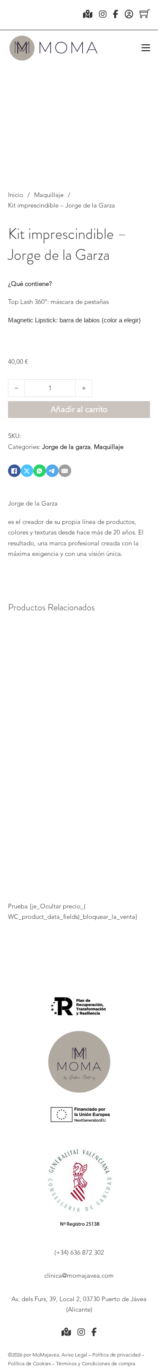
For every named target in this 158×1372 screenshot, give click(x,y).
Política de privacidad (115, 1354)
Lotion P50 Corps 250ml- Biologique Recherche (25, 785)
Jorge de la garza (66, 447)
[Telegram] (52, 470)
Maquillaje (49, 195)
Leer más (25, 873)
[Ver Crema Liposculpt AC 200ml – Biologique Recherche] (61, 681)
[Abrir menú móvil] (146, 47)
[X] (27, 470)
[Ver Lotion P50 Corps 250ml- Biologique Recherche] (25, 681)
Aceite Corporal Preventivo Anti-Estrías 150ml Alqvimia (135, 784)
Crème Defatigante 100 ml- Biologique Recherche (98, 783)
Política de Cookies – (32, 1363)
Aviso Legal (75, 1354)
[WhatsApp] (39, 470)
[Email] (65, 470)
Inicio (15, 195)
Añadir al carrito (136, 867)
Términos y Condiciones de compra (95, 1363)
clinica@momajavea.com (79, 1275)
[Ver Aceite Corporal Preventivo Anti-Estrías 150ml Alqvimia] (135, 681)
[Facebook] (14, 470)
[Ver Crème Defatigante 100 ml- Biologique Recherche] (98, 681)
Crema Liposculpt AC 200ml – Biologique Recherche (61, 785)
